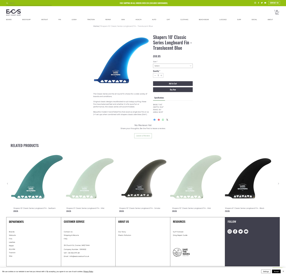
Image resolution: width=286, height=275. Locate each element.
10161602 (83, 249)
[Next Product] (278, 183)
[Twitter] (262, 3)
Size (155, 61)
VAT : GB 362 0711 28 (72, 253)
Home (96, 26)
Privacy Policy (88, 271)
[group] (143, 183)
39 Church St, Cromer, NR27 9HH (77, 245)
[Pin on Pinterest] (158, 119)
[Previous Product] (7, 183)
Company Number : (72, 249)
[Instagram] (255, 3)
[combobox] (173, 66)
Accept (276, 271)
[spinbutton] (158, 75)
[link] (159, 97)
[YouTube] (265, 3)
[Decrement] (155, 75)
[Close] (283, 271)
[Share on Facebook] (154, 119)
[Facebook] (258, 3)
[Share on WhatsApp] (163, 119)
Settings (266, 271)
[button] (277, 12)
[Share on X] (167, 119)
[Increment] (161, 75)
